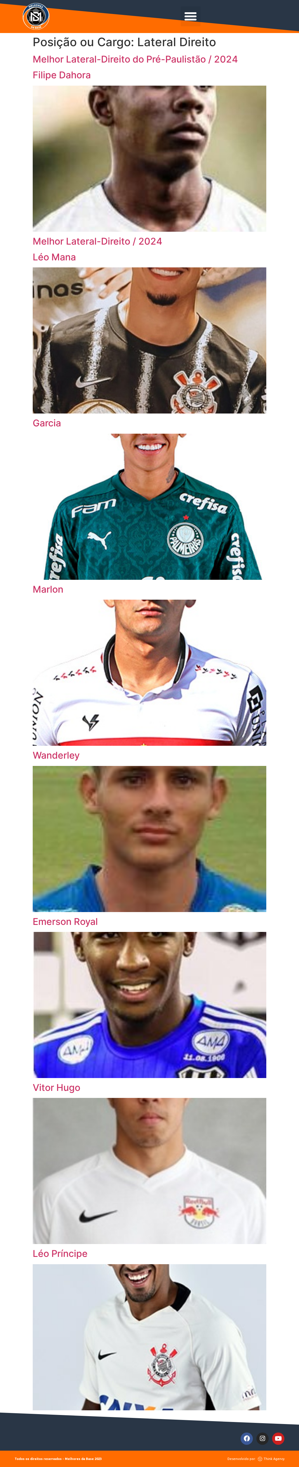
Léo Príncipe (60, 1253)
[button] (191, 16)
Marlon (48, 589)
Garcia (47, 423)
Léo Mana (54, 257)
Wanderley (56, 755)
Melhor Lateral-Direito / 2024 (97, 241)
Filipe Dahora (62, 75)
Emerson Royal (65, 921)
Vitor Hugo (56, 1087)
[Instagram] (262, 1439)
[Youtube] (278, 1439)
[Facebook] (247, 1439)
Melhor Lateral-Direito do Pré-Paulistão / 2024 (135, 59)
